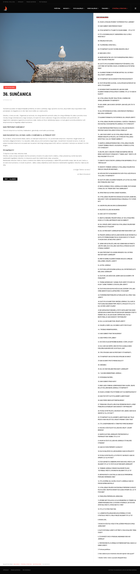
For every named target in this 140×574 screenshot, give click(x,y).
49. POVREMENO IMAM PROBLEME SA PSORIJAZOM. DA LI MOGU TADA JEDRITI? (116, 296)
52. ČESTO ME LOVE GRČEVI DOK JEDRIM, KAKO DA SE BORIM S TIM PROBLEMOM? (116, 277)
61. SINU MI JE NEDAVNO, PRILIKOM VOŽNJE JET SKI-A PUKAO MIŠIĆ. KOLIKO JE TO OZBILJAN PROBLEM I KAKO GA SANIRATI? (116, 219)
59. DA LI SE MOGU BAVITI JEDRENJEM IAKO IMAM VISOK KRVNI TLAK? (117, 231)
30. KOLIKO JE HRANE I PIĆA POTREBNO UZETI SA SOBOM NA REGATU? (117, 392)
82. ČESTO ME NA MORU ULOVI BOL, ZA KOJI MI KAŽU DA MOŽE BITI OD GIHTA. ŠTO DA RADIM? (117, 84)
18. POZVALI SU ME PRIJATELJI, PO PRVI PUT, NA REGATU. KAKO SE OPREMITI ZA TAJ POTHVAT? (116, 456)
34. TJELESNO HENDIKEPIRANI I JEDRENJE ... (110, 373)
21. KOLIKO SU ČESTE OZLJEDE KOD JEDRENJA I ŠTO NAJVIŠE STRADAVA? (115, 442)
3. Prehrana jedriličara (104, 549)
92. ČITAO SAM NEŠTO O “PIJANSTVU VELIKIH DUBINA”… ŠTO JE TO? (116, 30)
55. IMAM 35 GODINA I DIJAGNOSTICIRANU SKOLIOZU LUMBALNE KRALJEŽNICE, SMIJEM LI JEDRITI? (115, 260)
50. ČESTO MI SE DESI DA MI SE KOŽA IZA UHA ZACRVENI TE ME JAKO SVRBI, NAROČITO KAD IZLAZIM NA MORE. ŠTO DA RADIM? (116, 290)
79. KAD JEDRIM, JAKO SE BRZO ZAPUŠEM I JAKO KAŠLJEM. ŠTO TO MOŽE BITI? (116, 106)
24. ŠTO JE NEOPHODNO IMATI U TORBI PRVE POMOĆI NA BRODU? (115, 423)
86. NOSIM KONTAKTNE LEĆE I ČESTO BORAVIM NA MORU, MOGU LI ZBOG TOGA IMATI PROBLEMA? (115, 58)
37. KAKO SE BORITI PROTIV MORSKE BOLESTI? (111, 360)
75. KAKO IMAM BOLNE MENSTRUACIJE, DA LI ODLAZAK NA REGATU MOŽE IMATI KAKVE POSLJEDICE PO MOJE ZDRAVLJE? (116, 129)
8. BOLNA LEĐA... (102, 519)
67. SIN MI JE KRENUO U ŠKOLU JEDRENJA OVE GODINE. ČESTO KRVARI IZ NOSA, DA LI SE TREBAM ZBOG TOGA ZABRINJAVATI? (117, 187)
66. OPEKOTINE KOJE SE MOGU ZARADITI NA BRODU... (112, 192)
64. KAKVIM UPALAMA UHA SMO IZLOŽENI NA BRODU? (112, 205)
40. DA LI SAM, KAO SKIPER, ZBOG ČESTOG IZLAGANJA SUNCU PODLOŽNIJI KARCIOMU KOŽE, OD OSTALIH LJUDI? (115, 347)
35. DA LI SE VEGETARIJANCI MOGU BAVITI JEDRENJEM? (113, 369)
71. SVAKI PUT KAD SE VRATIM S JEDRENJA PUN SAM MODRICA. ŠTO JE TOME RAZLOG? (117, 162)
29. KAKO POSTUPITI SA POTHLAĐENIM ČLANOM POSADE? (114, 396)
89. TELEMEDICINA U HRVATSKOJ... (107, 45)
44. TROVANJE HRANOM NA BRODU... (108, 329)
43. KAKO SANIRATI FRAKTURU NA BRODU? (110, 333)
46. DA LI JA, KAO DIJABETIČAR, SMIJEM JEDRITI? (111, 321)
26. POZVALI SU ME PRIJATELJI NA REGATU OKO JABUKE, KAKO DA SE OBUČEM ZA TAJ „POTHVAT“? (117, 412)
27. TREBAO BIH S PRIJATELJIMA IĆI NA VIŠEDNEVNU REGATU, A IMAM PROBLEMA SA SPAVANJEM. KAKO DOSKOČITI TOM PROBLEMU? (117, 405)
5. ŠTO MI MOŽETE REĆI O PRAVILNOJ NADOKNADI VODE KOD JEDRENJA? (114, 538)
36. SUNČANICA (102, 365)
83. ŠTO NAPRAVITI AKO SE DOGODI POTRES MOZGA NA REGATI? (115, 79)
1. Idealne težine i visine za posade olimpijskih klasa (112, 557)
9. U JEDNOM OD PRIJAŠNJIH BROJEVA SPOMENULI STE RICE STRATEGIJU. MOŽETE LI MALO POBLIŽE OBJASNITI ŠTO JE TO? (115, 514)
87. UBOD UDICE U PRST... (104, 53)
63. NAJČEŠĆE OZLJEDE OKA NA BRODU (109, 209)
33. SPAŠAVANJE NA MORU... (105, 377)
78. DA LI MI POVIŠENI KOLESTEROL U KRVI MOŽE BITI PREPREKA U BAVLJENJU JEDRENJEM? (116, 112)
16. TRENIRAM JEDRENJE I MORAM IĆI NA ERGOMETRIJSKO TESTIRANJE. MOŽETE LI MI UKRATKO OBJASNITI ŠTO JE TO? (114, 469)
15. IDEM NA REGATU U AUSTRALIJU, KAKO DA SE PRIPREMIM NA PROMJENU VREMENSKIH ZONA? (115, 476)
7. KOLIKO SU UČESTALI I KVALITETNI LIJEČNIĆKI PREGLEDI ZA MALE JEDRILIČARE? (116, 525)
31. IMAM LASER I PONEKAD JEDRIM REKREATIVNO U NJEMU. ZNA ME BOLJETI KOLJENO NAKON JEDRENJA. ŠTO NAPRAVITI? (116, 387)
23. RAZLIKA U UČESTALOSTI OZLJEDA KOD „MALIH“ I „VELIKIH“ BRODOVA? (115, 429)
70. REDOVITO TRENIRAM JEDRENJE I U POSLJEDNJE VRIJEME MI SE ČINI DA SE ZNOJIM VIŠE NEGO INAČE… (116, 168)
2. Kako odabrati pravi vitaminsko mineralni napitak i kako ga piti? (116, 553)
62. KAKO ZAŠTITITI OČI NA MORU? (107, 214)
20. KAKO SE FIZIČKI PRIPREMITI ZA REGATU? (110, 447)
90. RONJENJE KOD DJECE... (105, 41)
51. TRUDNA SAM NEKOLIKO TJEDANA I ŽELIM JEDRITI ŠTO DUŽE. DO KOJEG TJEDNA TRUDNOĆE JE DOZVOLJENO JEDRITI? (116, 283)
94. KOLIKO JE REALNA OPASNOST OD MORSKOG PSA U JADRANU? (116, 22)
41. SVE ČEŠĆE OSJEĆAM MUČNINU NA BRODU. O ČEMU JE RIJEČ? (115, 342)
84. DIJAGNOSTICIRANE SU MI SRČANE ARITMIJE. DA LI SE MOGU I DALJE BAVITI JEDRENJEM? (115, 74)
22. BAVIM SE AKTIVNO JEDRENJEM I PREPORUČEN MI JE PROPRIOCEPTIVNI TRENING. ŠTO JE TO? (113, 435)
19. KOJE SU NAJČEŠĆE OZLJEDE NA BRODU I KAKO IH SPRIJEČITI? (116, 451)
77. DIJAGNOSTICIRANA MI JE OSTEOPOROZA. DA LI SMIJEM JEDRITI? (116, 117)
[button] (66, 8)
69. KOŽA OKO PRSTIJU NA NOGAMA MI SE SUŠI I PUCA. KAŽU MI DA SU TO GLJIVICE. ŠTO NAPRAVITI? (117, 174)
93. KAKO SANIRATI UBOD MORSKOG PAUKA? (110, 26)
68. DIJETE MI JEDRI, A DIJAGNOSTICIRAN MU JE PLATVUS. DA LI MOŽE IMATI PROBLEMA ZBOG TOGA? (117, 181)
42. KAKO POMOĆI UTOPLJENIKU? (107, 338)
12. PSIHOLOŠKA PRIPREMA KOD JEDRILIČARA (110, 496)
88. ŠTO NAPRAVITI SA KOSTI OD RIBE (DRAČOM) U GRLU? (113, 49)
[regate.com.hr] (5, 8)
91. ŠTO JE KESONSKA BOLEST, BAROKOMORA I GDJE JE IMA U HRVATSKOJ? (115, 35)
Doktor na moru (10, 87)
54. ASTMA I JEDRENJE (104, 265)
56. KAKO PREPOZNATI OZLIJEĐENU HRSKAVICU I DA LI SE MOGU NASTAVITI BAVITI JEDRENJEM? (115, 253)
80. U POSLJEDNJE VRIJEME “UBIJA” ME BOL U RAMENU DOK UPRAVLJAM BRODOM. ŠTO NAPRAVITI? (114, 99)
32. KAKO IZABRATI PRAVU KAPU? (107, 381)
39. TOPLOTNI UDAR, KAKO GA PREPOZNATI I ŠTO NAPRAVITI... (115, 352)
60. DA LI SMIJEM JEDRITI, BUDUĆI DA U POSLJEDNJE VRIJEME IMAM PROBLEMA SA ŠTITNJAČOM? (116, 225)
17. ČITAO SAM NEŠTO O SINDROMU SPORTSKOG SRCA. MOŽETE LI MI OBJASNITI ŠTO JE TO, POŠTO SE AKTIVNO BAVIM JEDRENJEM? (116, 463)
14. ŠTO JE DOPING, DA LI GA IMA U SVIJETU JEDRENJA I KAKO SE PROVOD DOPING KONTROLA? (116, 482)
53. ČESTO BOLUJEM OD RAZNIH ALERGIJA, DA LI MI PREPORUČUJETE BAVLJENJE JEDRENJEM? (117, 270)
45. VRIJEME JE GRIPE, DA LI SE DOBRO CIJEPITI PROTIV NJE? (115, 325)
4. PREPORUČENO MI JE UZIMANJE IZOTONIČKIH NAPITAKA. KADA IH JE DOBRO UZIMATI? (117, 544)
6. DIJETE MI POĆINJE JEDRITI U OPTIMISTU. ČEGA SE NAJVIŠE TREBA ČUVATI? (117, 531)
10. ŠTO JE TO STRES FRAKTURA (107, 509)
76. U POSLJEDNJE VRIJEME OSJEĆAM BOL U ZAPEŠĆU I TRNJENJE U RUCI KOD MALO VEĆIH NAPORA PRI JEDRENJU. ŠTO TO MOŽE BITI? (117, 123)
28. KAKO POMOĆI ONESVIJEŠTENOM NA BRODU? (111, 400)
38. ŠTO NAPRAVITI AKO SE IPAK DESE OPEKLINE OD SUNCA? (114, 356)
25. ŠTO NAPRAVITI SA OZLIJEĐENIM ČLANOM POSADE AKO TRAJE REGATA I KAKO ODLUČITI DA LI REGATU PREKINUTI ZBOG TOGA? (116, 418)
